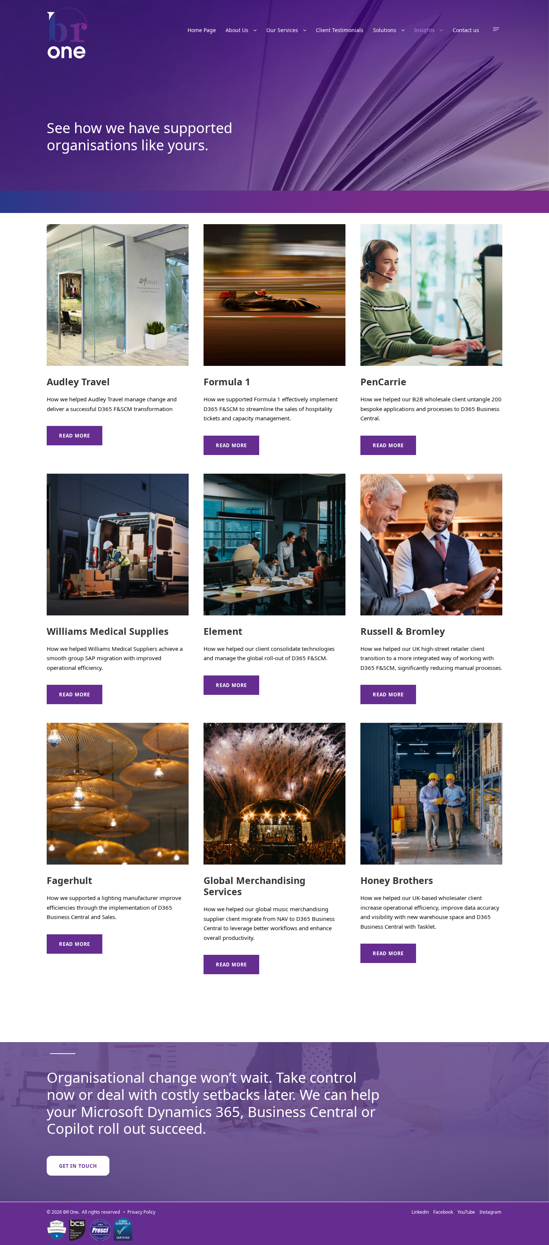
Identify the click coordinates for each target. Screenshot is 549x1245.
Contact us (466, 30)
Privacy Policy (141, 1212)
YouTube (467, 1212)
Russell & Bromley (402, 631)
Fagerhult (69, 880)
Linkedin (421, 1212)
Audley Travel (78, 381)
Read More (74, 435)
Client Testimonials (339, 30)
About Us (237, 30)
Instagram (490, 1212)
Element (223, 631)
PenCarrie (383, 381)
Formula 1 (227, 381)
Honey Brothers (396, 880)
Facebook (444, 1212)
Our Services (282, 30)
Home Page (201, 30)
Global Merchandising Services (254, 886)
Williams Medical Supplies (107, 631)
